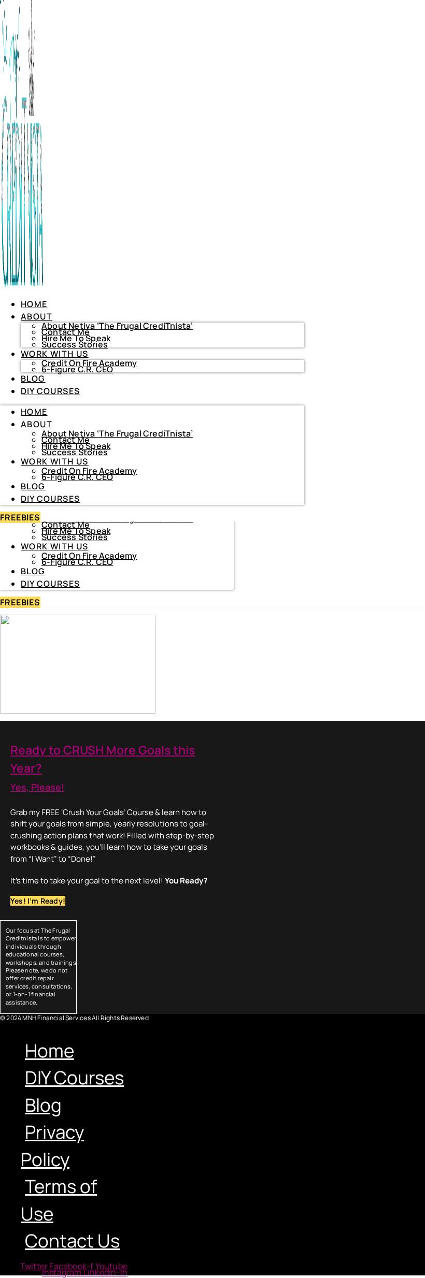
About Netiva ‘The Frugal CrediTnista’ (117, 325)
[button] (68, 1026)
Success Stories (74, 537)
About (36, 316)
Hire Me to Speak (75, 530)
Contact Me (65, 524)
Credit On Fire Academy (89, 555)
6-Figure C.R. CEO (77, 562)
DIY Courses (50, 583)
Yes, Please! (37, 787)
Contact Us (72, 1240)
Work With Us (55, 546)
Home (34, 304)
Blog (33, 571)
